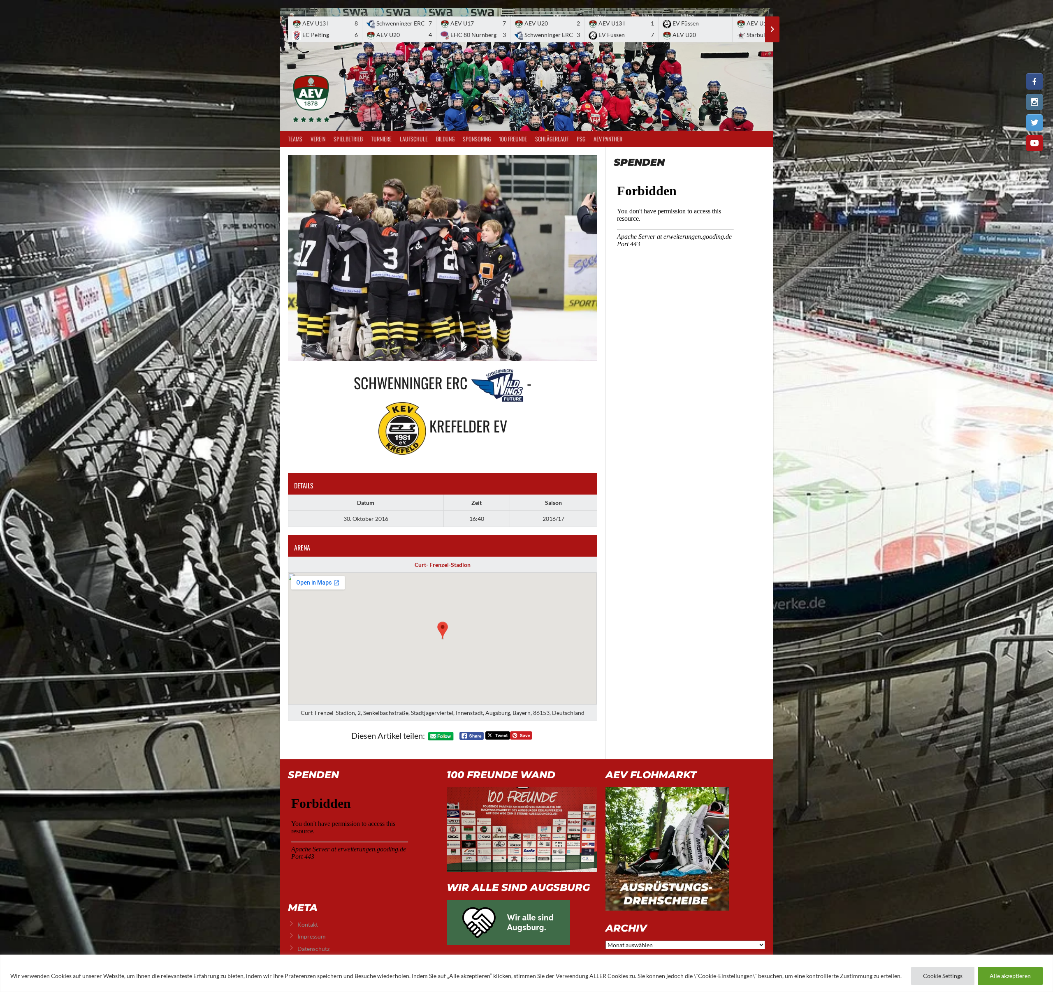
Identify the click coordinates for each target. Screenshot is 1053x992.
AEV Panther (608, 138)
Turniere (381, 138)
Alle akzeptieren (1010, 975)
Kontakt (307, 924)
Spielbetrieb (348, 138)
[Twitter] (1034, 122)
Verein (318, 138)
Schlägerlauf (551, 138)
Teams (295, 138)
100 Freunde (513, 138)
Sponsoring (477, 138)
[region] (526, 973)
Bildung (445, 138)
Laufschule (414, 138)
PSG (581, 138)
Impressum (311, 936)
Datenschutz (313, 948)
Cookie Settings (943, 975)
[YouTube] (1034, 143)
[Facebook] (1034, 81)
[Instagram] (1034, 102)
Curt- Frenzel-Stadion (443, 564)
